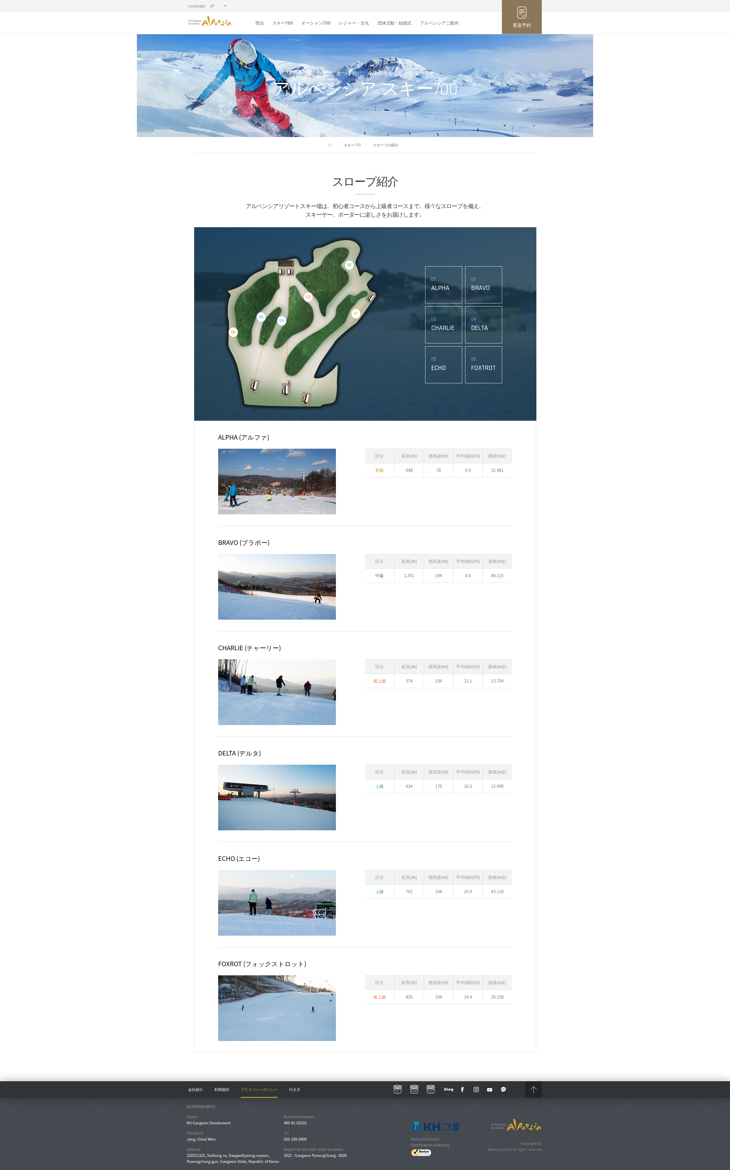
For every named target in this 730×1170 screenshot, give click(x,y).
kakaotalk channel (503, 1089)
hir (414, 1089)
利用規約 (221, 1089)
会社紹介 (195, 1089)
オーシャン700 (315, 23)
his (431, 1089)
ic (398, 1089)
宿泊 (259, 23)
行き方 (294, 1089)
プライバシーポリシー (259, 1089)
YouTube (490, 1089)
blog (449, 1089)
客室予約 (522, 24)
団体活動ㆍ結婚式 (394, 23)
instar (476, 1089)
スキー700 (282, 23)
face (462, 1089)
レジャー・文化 (354, 23)
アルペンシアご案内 (439, 23)
